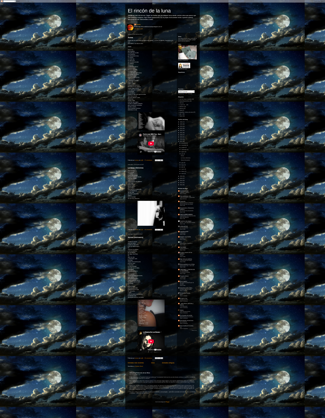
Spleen (182, 310)
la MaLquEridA (184, 226)
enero (182, 173)
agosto (183, 151)
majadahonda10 (184, 231)
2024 (181, 126)
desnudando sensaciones (186, 320)
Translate (190, 93)
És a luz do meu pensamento (186, 210)
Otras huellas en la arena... (187, 325)
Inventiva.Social (184, 191)
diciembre (183, 143)
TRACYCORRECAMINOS (186, 214)
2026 (181, 122)
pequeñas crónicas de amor (186, 112)
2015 (181, 178)
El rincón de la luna (149, 11)
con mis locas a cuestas (186, 99)
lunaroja (138, 24)
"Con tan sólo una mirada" (186, 260)
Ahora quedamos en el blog (187, 264)
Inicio (153, 363)
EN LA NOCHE (183, 322)
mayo (182, 165)
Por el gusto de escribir (186, 315)
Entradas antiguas (168, 363)
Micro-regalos (183, 281)
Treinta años (183, 277)
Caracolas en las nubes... (186, 288)
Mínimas (182, 106)
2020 (181, 134)
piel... (181, 114)
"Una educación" (184, 306)
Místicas (182, 108)
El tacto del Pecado (185, 293)
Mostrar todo (194, 330)
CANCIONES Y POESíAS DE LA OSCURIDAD (187, 270)
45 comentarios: (149, 358)
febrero (183, 171)
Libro (181, 103)
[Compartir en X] (159, 160)
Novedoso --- (183, 238)
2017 (181, 141)
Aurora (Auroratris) (135, 237)
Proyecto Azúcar (184, 276)
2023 (181, 128)
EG (181, 242)
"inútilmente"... (183, 233)
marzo (183, 169)
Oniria (181, 110)
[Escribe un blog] (157, 160)
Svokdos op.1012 (184, 299)
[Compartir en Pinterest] (162, 160)
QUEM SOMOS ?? (184, 248)
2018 (181, 139)
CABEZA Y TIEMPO (184, 192)
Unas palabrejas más (185, 196)
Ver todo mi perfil (138, 28)
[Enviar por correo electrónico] (156, 160)
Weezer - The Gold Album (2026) (187, 222)
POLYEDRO (183, 247)
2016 (181, 176)
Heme (181, 294)
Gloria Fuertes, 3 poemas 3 (186, 243)
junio (182, 162)
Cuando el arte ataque (185, 221)
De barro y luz (183, 298)
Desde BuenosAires (184, 101)
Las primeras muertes (185, 272)
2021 (181, 132)
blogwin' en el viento (185, 236)
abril (182, 167)
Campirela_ (183, 201)
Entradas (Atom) (139, 366)
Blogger (167, 401)
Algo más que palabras (186, 259)
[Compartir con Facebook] (160, 160)
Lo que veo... (183, 104)
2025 (181, 124)
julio (182, 154)
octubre (183, 147)
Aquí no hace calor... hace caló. (187, 265)
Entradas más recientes (136, 363)
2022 (181, 130)
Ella (181, 327)
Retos (181, 116)
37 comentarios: (149, 160)
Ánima (130, 37)
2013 (181, 182)
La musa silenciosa (135, 168)
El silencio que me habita (186, 289)
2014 (181, 180)
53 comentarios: (149, 229)
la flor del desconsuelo (185, 311)
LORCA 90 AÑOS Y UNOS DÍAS (187, 197)
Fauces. (182, 255)
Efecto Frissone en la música (186, 316)
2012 (181, 184)
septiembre (184, 149)
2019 (181, 137)
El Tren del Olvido (184, 227)
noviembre (184, 145)
